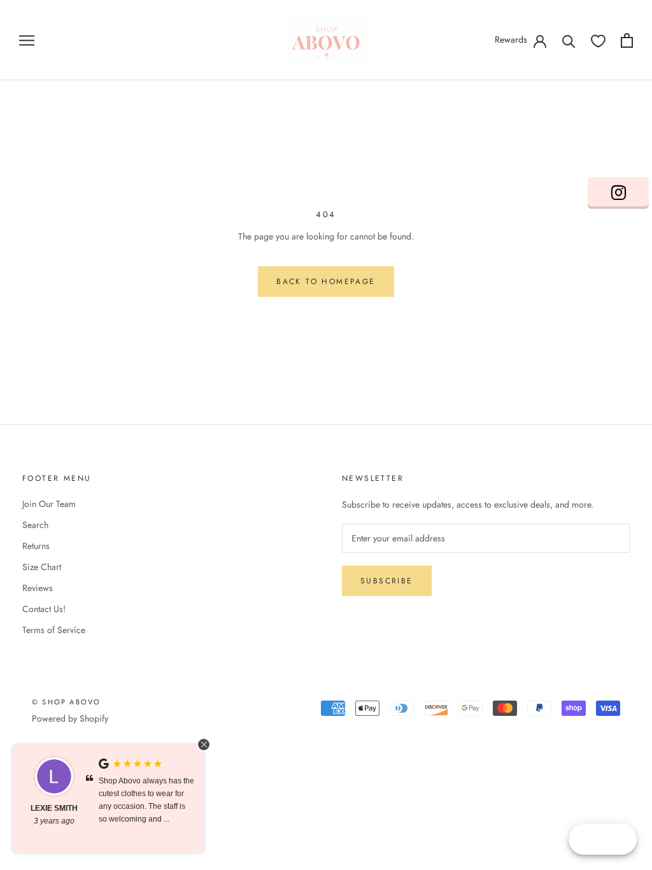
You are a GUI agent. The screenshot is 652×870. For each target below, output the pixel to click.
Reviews (37, 587)
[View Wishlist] (598, 40)
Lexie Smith (54, 808)
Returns (36, 545)
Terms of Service (53, 630)
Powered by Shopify (70, 718)
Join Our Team (49, 503)
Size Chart (41, 566)
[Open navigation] (26, 39)
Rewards (511, 39)
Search (35, 524)
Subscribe (386, 581)
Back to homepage (325, 281)
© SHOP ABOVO (66, 702)
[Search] (569, 40)
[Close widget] (204, 745)
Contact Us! (44, 609)
